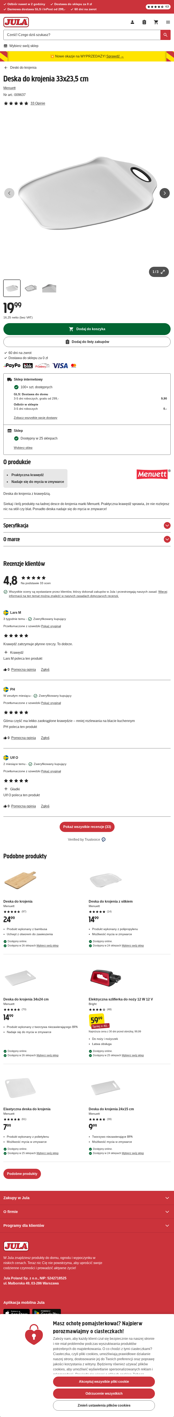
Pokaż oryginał (51, 626)
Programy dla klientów (23, 1225)
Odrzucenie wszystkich (104, 1393)
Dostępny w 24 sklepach (118, 945)
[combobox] (87, 35)
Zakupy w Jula (16, 1198)
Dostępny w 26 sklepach (33, 945)
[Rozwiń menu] (168, 22)
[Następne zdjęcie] (165, 193)
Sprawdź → (115, 56)
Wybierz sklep (23, 447)
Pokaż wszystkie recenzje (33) (87, 827)
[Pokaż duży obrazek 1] (87, 193)
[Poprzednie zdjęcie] (9, 193)
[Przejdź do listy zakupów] (144, 22)
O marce (11, 539)
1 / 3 (156, 272)
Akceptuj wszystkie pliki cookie (104, 1381)
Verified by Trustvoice (84, 839)
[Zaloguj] (132, 22)
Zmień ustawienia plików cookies (104, 1405)
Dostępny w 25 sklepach (118, 1055)
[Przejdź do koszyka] (156, 22)
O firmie (10, 1212)
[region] (87, 1365)
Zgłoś (45, 669)
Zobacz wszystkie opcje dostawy (35, 417)
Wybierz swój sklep (23, 46)
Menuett (9, 88)
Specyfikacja (15, 525)
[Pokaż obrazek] (11, 288)
